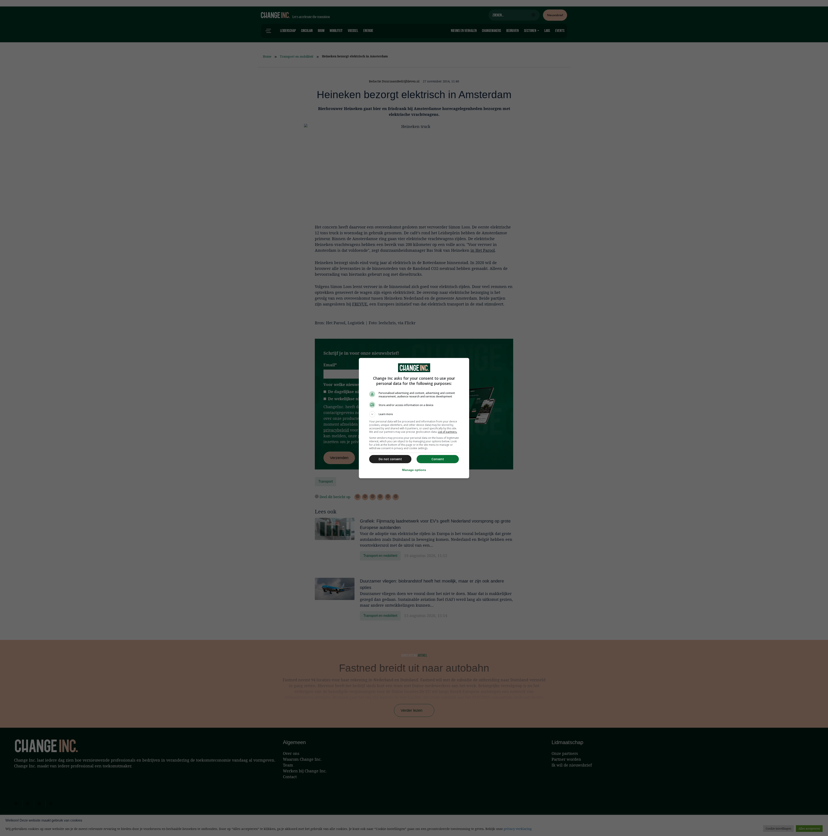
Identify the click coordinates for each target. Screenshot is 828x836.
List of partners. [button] (447, 432)
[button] (414, 414)
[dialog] (414, 418)
